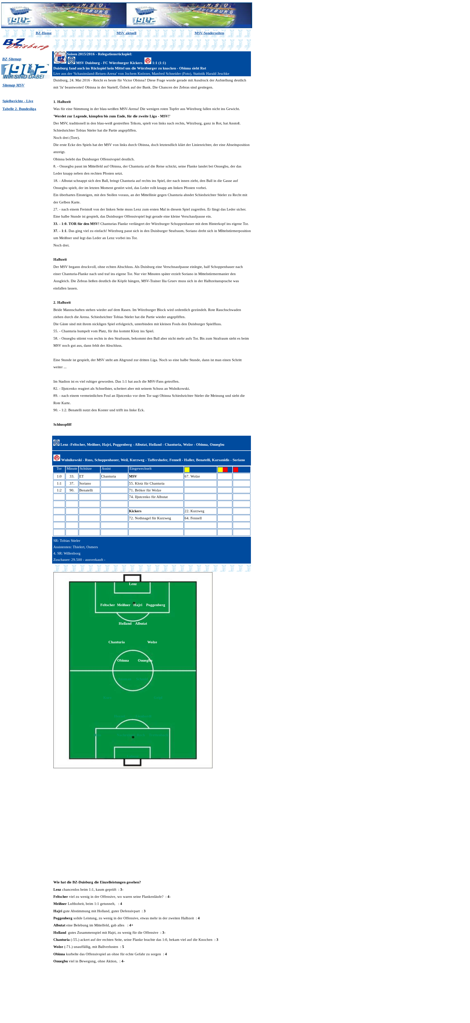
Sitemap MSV (13, 85)
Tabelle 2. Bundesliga (19, 109)
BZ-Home (44, 33)
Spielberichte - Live (17, 101)
